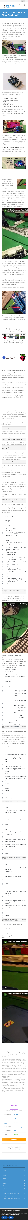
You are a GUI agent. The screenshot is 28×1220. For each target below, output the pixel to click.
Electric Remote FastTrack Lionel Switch (13, 106)
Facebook (16, 1)
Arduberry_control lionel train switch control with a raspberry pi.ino (10, 591)
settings (17, 1214)
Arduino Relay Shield (8, 104)
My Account (6, 1173)
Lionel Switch (13, 113)
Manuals (5, 1183)
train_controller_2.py (7, 726)
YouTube (18, 1)
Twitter (14, 1)
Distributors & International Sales (11, 1193)
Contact (5, 1191)
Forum (4, 1185)
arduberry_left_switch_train (8, 857)
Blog (4, 1180)
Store (4, 1178)
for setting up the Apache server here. (15, 435)
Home (4, 1170)
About (4, 1175)
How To (5, 1188)
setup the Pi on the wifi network (12, 147)
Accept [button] (4, 1217)
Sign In (22, 1)
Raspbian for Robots (8, 100)
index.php (4, 801)
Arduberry (5, 101)
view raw (24, 590)
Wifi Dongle (6, 103)
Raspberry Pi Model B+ (8, 97)
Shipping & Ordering (8, 1196)
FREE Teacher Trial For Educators (11, 1198)
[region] (14, 551)
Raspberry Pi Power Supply (9, 98)
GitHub (4, 593)
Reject (11, 1217)
